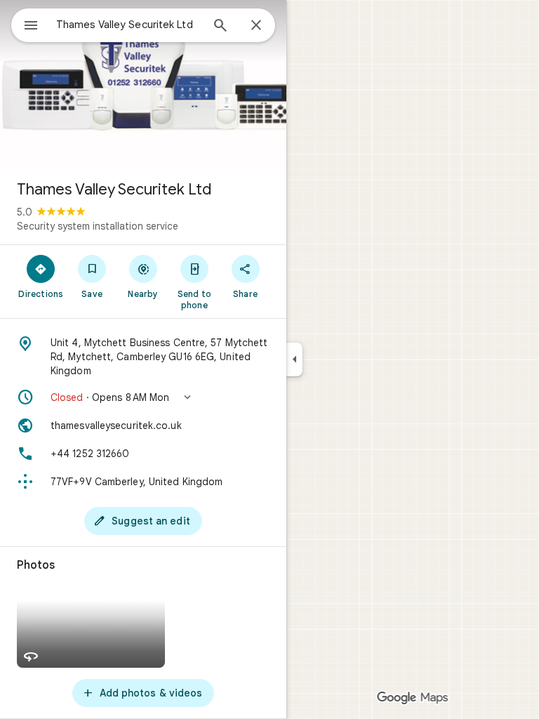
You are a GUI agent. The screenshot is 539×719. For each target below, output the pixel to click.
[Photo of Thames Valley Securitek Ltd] (143, 84)
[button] (143, 397)
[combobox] (128, 24)
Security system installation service (97, 226)
